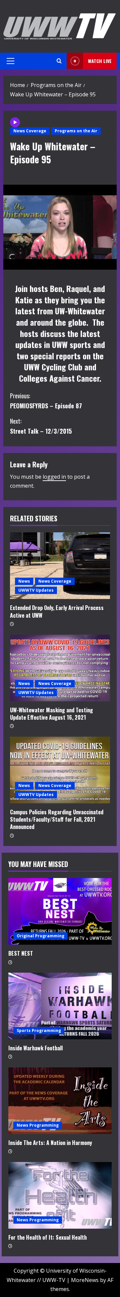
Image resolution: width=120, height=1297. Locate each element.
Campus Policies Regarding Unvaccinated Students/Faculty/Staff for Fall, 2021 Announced (56, 819)
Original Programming (40, 936)
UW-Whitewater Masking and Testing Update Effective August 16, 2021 (51, 713)
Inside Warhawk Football (35, 1048)
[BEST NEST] (60, 911)
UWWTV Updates (36, 590)
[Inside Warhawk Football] (60, 1006)
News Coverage (29, 131)
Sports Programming (39, 1030)
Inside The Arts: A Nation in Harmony (50, 1143)
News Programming (38, 1125)
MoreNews (85, 1280)
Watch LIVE (100, 60)
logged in (54, 476)
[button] (10, 61)
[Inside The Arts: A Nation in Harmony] (60, 1100)
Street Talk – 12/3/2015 (41, 426)
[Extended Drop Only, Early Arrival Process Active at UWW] (60, 565)
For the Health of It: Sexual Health (47, 1237)
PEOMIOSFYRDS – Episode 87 (46, 400)
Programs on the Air (76, 131)
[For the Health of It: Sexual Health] (60, 1195)
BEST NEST (20, 953)
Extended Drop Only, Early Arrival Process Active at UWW (57, 611)
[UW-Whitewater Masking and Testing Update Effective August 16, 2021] (60, 668)
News (24, 581)
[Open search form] (59, 60)
